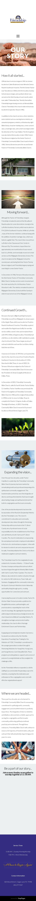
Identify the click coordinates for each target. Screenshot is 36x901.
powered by (18, 898)
